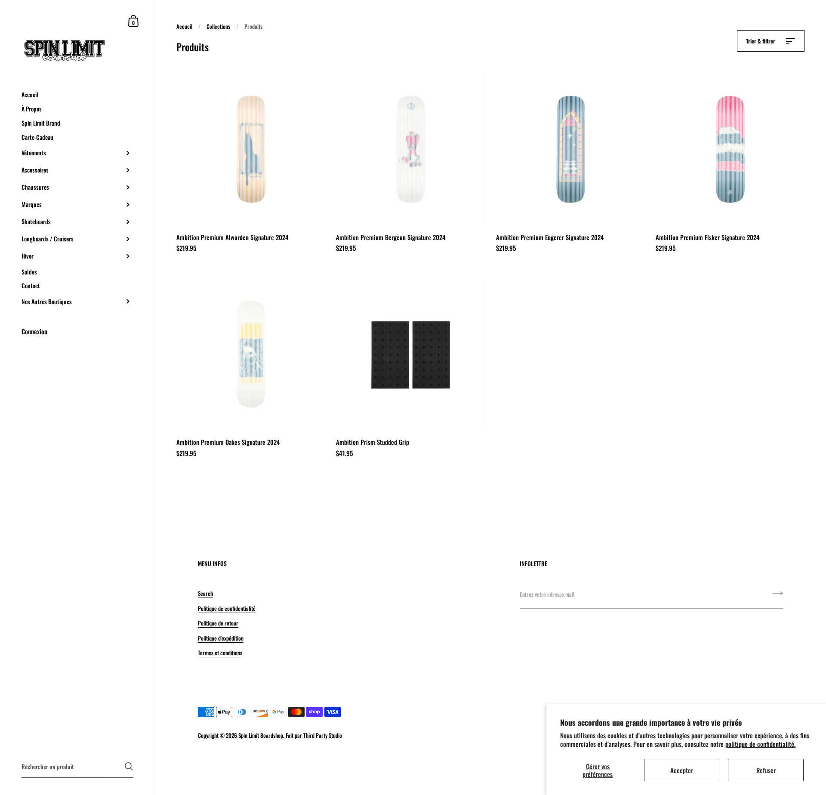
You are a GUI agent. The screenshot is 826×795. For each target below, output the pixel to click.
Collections (218, 26)
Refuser (766, 770)
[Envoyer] (778, 596)
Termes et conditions (220, 652)
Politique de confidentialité (227, 608)
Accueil (184, 26)
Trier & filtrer (761, 41)
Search (205, 593)
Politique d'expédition (220, 638)
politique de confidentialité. (760, 744)
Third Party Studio (322, 735)
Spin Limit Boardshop (260, 735)
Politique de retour (218, 623)
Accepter (681, 770)
